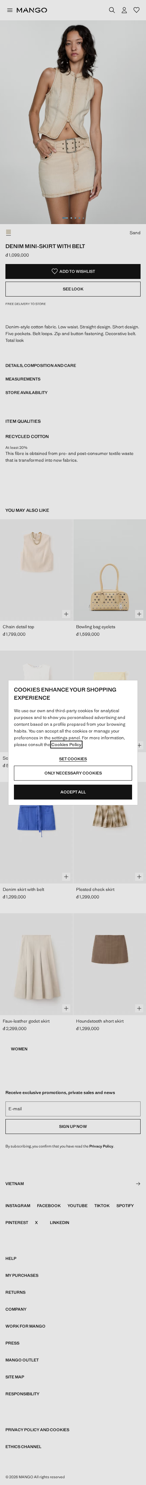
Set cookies (73, 759)
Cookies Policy (66, 744)
